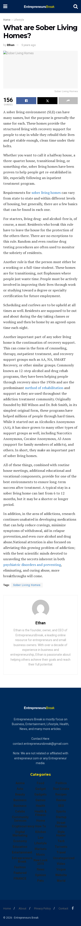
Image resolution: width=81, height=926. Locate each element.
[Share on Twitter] (47, 100)
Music (40, 854)
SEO (61, 805)
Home (6, 19)
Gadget (40, 789)
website (61, 875)
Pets (40, 880)
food (40, 783)
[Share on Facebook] (26, 100)
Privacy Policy (42, 908)
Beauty (20, 794)
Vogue (61, 869)
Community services (20, 818)
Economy (20, 841)
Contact (63, 908)
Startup (61, 817)
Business (20, 800)
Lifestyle (19, 19)
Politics (61, 783)
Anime (20, 783)
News (40, 869)
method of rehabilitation (44, 387)
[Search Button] (75, 6)
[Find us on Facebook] (73, 908)
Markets (41, 849)
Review (61, 800)
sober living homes (46, 192)
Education (20, 846)
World (61, 880)
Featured (20, 873)
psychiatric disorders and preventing (32, 564)
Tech (61, 841)
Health (40, 805)
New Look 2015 (40, 861)
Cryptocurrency (23, 826)
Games (40, 800)
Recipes (61, 794)
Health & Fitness (41, 813)
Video (61, 863)
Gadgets (40, 794)
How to (40, 826)
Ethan (10, 45)
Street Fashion (61, 824)
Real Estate (61, 789)
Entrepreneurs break (22, 859)
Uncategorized (64, 858)
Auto (20, 789)
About (22, 908)
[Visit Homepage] (40, 6)
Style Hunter (61, 833)
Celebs (20, 811)
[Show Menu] (5, 6)
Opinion (40, 875)
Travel (61, 852)
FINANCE (20, 878)
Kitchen (40, 832)
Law (40, 837)
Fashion (20, 867)
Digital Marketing (20, 833)
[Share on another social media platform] (68, 100)
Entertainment (22, 852)
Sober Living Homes (27, 585)
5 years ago (28, 45)
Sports (61, 811)
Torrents (61, 846)
